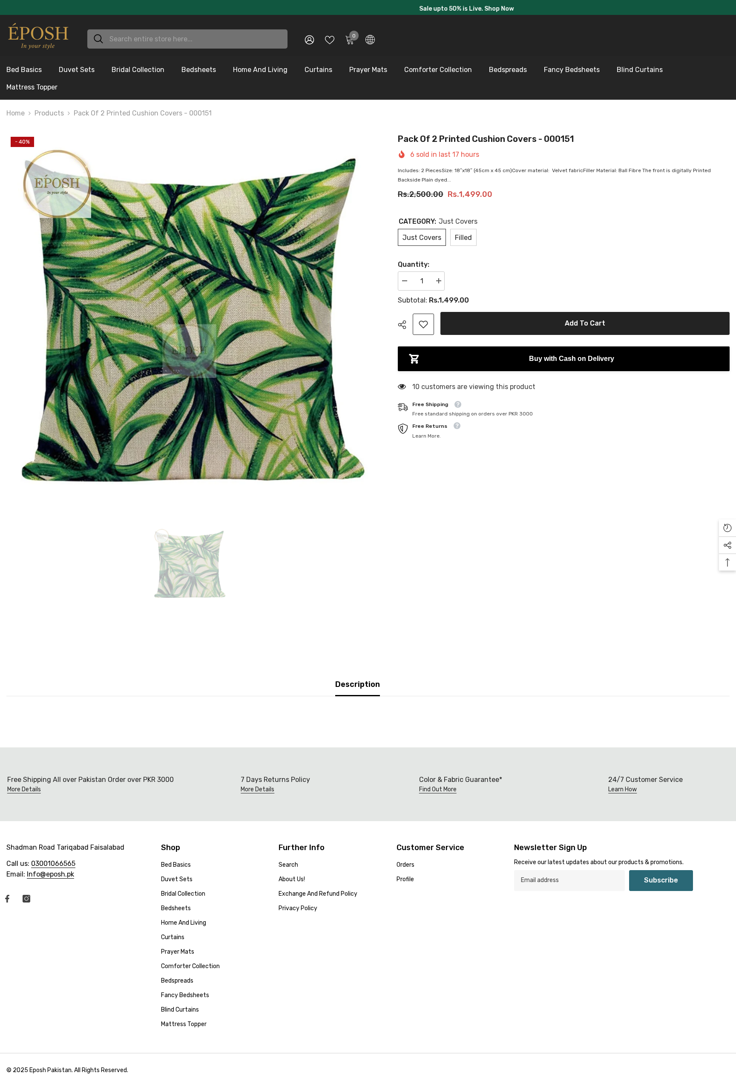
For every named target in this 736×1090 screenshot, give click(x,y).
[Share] (405, 327)
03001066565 (53, 866)
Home (15, 116)
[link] (423, 327)
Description (357, 687)
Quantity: (413, 267)
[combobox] (195, 41)
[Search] (187, 41)
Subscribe (661, 883)
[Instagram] (26, 901)
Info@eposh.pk (50, 877)
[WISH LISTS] (329, 41)
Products (49, 116)
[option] (368, 8)
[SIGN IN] (309, 42)
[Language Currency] (370, 42)
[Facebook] (7, 901)
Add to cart (585, 326)
